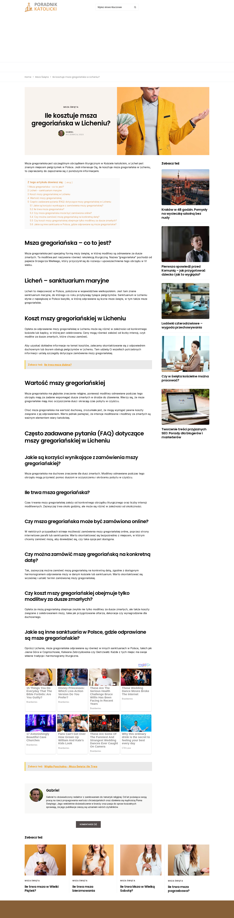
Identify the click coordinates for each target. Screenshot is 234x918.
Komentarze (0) (88, 824)
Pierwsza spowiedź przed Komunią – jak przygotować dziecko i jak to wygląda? (184, 270)
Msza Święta (42, 77)
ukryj (68, 182)
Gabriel (70, 132)
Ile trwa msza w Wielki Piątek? (41, 888)
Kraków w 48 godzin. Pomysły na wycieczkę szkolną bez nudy (184, 213)
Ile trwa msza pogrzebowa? (179, 889)
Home (28, 77)
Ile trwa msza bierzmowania (83, 888)
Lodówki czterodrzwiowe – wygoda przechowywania (182, 325)
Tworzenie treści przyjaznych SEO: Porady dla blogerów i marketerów (184, 433)
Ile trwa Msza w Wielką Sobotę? (137, 888)
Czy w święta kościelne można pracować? (185, 378)
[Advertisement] (117, 38)
